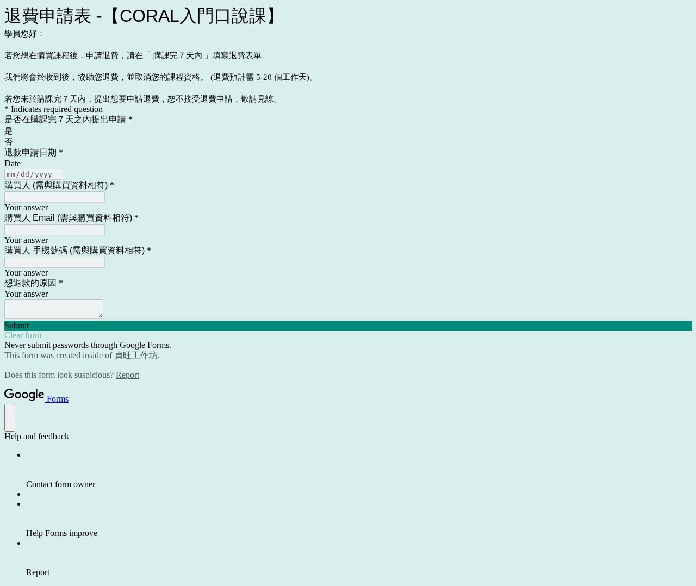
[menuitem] (359, 469)
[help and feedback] (9, 418)
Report (127, 374)
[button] (348, 326)
